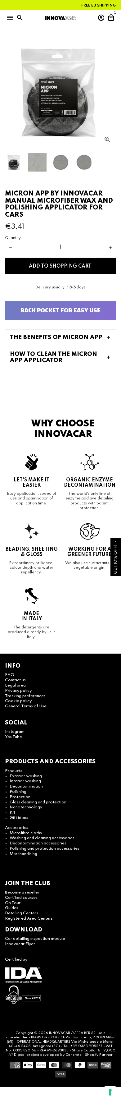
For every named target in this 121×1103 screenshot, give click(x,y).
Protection (20, 797)
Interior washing (25, 781)
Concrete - (75, 1055)
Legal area (15, 685)
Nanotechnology (26, 807)
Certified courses (21, 898)
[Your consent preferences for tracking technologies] (110, 1092)
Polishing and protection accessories (44, 849)
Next (110, 92)
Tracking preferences (25, 696)
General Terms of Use (26, 706)
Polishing (18, 792)
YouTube (13, 737)
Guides (11, 908)
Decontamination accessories (38, 843)
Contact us (15, 680)
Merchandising (23, 854)
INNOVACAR (59, 1033)
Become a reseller (22, 892)
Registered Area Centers (29, 919)
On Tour (12, 903)
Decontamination (26, 786)
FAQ (9, 675)
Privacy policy (18, 691)
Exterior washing (26, 776)
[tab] (60, 337)
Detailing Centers (21, 913)
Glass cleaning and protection (38, 802)
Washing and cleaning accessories (42, 838)
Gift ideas (19, 818)
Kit (12, 813)
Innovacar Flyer (20, 944)
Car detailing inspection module (35, 939)
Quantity (13, 238)
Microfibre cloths (26, 833)
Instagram (15, 732)
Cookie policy (18, 701)
